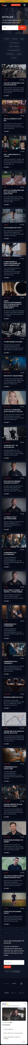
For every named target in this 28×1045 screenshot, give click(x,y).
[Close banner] (4, 1)
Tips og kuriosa (14, 42)
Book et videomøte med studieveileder (13, 1033)
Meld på (7, 967)
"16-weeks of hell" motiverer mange (10, 518)
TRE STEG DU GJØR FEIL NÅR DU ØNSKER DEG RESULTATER (14, 876)
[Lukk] (25, 1004)
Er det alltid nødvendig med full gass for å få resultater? (14, 192)
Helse (22, 39)
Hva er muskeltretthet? (13, 228)
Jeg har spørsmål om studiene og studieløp (12, 1037)
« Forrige (5, 933)
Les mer (6, 95)
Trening (6, 39)
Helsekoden (10, 54)
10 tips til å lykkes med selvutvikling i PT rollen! (13, 410)
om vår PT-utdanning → (15, 1)
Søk (22, 27)
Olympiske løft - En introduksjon (11, 446)
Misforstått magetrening (13, 376)
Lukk (24, 1041)
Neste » (23, 933)
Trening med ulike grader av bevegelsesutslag (14, 732)
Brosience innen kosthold (13, 697)
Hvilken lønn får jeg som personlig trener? (13, 805)
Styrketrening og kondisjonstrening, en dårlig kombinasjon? (12, 263)
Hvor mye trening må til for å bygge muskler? (14, 84)
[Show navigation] (24, 5)
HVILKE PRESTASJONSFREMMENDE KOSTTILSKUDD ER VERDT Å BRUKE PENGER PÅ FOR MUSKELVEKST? (12, 304)
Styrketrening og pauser (13, 342)
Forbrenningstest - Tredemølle (11, 662)
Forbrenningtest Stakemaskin (10, 625)
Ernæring (14, 39)
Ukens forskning (14, 46)
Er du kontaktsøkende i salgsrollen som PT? (12, 482)
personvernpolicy (16, 971)
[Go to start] (4, 5)
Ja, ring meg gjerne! (8, 1029)
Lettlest (14, 57)
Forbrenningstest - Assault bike (11, 768)
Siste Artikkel (7, 258)
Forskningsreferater (14, 50)
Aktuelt (19, 54)
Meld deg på (16, 5)
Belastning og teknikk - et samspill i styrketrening (13, 591)
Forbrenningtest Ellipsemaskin (10, 553)
